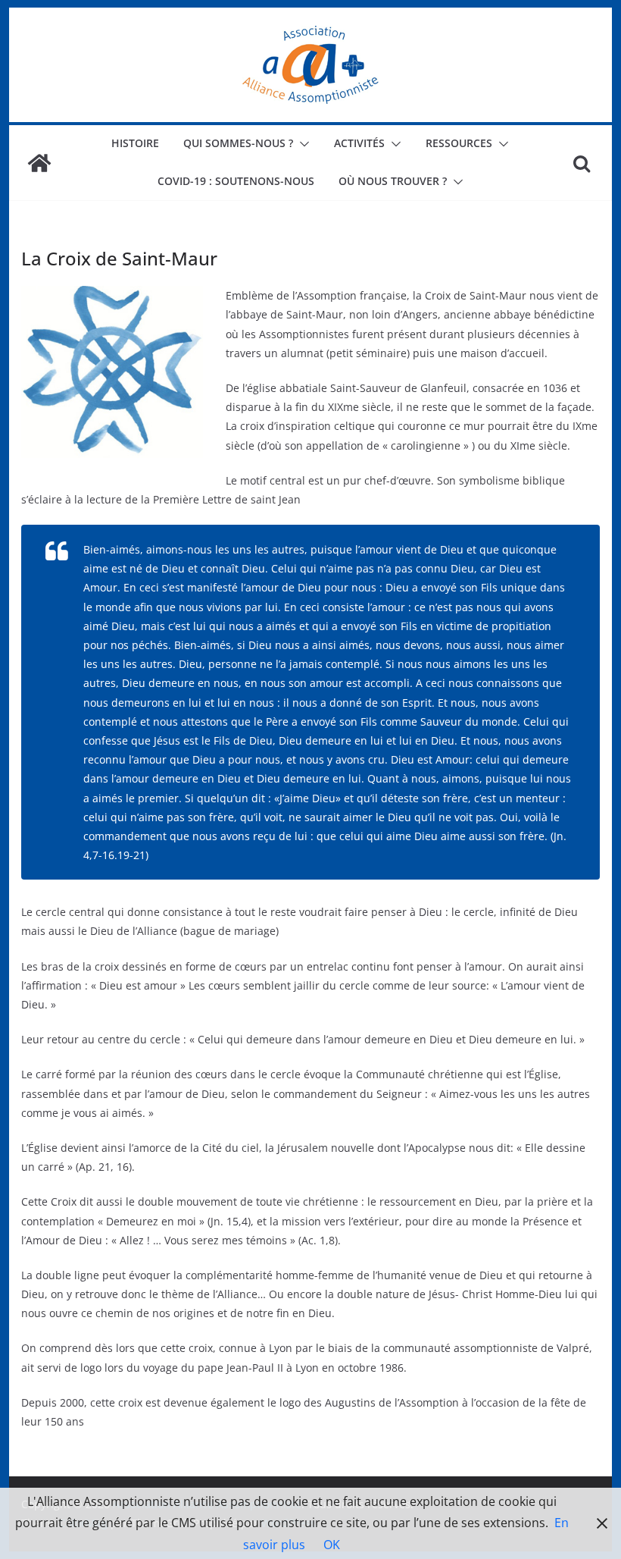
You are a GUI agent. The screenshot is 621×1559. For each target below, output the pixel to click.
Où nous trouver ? (393, 181)
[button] (301, 144)
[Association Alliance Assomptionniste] (39, 163)
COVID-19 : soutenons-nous (236, 181)
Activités (359, 143)
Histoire (135, 143)
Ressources (459, 143)
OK (331, 1544)
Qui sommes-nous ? (238, 143)
